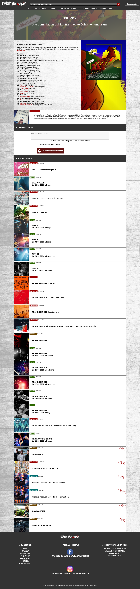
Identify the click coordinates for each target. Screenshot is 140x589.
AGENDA (25, 560)
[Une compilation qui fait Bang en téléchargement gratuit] (104, 62)
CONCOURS (25, 561)
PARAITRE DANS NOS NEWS (115, 552)
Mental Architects (26, 105)
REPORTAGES (25, 558)
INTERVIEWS (25, 555)
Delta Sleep (24, 91)
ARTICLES (25, 557)
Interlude (23, 103)
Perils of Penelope (26, 100)
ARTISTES (25, 550)
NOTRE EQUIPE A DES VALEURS (115, 548)
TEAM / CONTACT (25, 563)
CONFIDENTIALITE (114, 555)
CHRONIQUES (25, 553)
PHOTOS (25, 552)
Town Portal (24, 88)
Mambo (22, 93)
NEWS (25, 548)
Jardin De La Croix (26, 86)
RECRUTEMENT (114, 553)
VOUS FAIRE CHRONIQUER (114, 550)
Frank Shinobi (25, 96)
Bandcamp (21, 50)
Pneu (21, 85)
